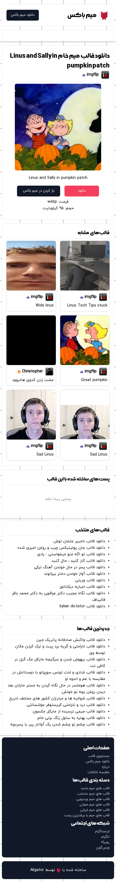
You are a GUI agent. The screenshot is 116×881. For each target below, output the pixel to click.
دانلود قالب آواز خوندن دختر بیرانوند (74, 574)
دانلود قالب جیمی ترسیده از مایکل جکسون (69, 711)
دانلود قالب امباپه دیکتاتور (82, 587)
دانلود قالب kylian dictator (82, 606)
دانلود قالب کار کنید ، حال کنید (78, 561)
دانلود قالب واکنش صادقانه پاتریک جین (70, 640)
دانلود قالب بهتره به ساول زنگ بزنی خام (71, 718)
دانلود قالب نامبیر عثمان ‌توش (79, 541)
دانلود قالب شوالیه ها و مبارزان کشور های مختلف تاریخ (57, 698)
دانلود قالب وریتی (90, 580)
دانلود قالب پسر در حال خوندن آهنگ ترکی (69, 567)
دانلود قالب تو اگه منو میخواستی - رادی (71, 554)
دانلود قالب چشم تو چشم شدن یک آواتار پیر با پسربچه (57, 724)
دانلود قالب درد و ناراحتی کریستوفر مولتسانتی (66, 705)
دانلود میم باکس (23, 15)
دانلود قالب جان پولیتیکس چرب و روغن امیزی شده (61, 548)
